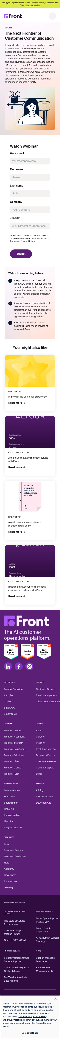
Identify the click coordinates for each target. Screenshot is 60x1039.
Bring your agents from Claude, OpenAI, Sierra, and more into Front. (30, 4)
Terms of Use (25, 1016)
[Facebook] (19, 666)
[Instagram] (29, 666)
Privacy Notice (28, 241)
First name (16, 169)
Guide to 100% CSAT (15, 940)
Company (16, 202)
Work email (17, 153)
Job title (15, 218)
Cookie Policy (40, 1016)
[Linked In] (8, 666)
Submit (21, 253)
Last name (16, 185)
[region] (30, 1017)
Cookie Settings (30, 1032)
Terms (13, 241)
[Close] (55, 999)
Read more (15, 403)
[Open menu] (52, 16)
